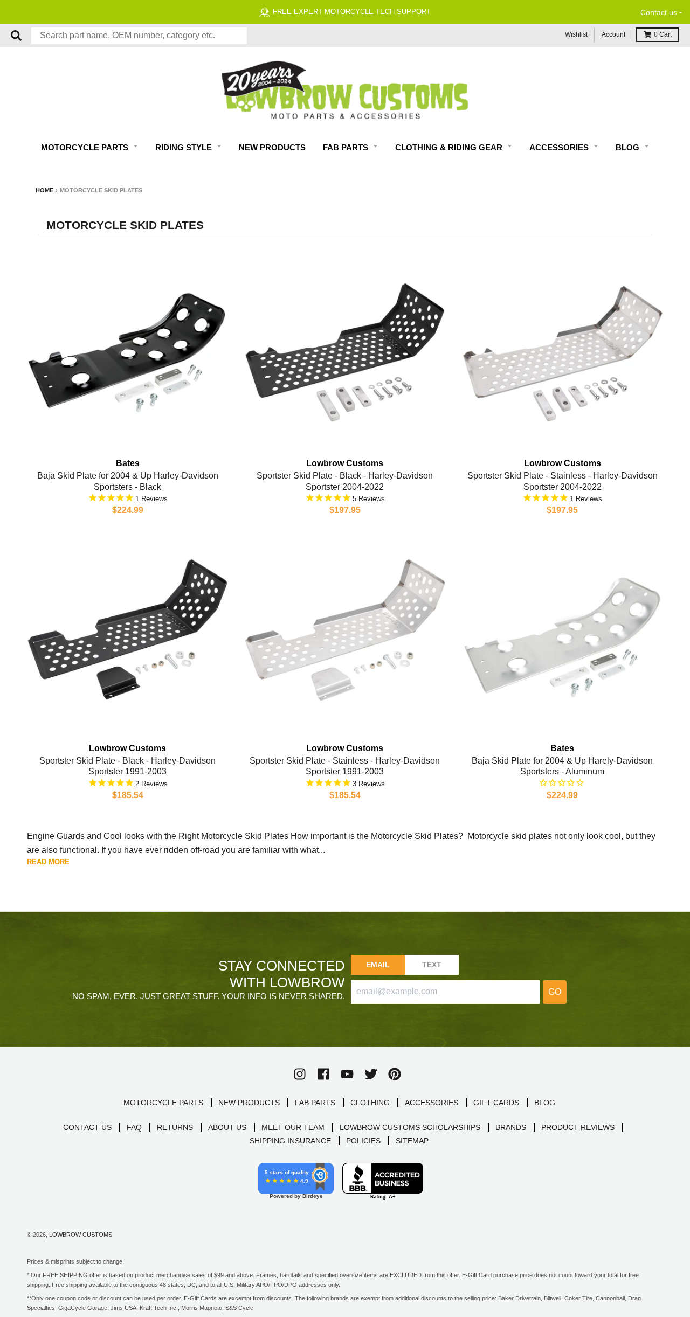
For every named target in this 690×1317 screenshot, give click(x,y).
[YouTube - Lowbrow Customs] (347, 1074)
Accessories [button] (560, 147)
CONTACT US (87, 1127)
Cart (663, 34)
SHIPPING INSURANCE (290, 1140)
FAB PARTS (315, 1102)
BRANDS (510, 1127)
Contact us (658, 12)
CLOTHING (370, 1102)
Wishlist (576, 34)
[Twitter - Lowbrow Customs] (370, 1074)
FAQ (134, 1127)
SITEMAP (412, 1140)
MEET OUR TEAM (293, 1127)
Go (554, 991)
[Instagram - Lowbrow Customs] (299, 1074)
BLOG (544, 1102)
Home (44, 190)
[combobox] (139, 35)
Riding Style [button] (184, 147)
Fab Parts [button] (346, 147)
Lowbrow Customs (80, 1234)
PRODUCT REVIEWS (578, 1127)
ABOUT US (227, 1127)
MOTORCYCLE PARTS (163, 1102)
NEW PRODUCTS (249, 1102)
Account (613, 34)
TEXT (432, 964)
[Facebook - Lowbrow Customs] (323, 1074)
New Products (272, 147)
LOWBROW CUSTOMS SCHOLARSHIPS (410, 1127)
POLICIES (363, 1140)
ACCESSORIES (431, 1102)
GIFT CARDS (496, 1102)
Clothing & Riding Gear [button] (450, 147)
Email (378, 964)
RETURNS (175, 1127)
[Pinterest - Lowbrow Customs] (394, 1074)
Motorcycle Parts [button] (85, 147)
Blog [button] (628, 147)
